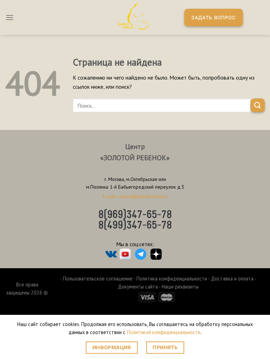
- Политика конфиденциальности (170, 278)
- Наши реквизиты (179, 286)
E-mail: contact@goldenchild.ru (135, 196)
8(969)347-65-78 (135, 215)
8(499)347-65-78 (135, 225)
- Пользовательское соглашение (96, 278)
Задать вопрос (213, 17)
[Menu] (9, 17)
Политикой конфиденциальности (163, 332)
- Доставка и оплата (230, 278)
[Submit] (258, 105)
